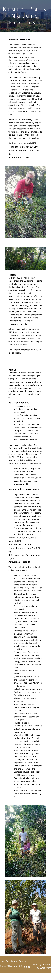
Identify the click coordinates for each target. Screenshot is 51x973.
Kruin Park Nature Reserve (25, 16)
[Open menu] (47, 3)
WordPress (45, 967)
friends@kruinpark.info (11, 966)
